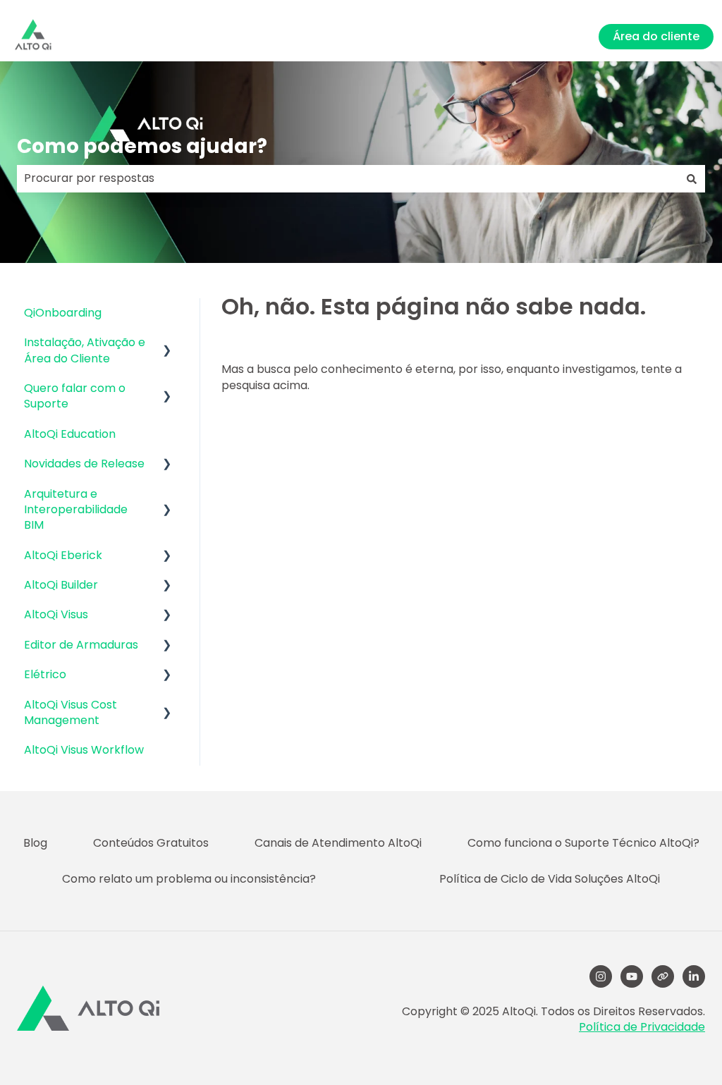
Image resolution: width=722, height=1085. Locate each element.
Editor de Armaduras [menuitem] (81, 645)
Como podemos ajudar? (142, 146)
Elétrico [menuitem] (45, 674)
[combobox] (347, 178)
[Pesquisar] (691, 178)
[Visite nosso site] (662, 976)
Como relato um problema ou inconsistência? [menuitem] (189, 879)
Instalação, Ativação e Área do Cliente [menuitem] (84, 350)
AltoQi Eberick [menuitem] (63, 555)
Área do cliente (656, 36)
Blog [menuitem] (35, 843)
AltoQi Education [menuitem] (70, 434)
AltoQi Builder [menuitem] (61, 585)
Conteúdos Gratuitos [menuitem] (151, 843)
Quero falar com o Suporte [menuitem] (75, 396)
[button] (167, 343)
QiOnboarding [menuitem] (63, 313)
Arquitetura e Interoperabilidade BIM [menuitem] (76, 510)
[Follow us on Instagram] (600, 976)
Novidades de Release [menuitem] (84, 463)
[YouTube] (631, 976)
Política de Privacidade (642, 1027)
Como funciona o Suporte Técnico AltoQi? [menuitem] (583, 843)
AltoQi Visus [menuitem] (56, 614)
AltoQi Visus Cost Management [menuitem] (70, 712)
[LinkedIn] (694, 976)
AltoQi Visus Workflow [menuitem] (84, 750)
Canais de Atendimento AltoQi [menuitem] (338, 843)
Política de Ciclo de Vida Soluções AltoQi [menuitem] (549, 879)
